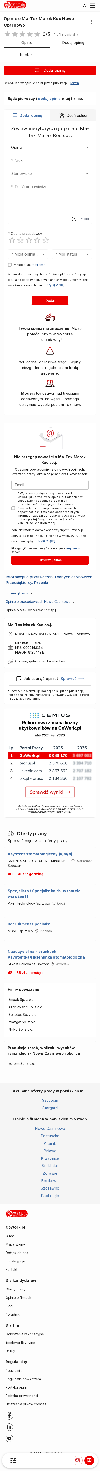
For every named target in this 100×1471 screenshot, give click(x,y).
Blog (9, 1306)
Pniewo (50, 1150)
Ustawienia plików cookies (26, 1404)
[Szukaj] (13, 1460)
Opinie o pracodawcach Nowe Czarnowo (38, 602)
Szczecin (50, 1100)
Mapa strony (15, 1244)
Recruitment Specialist (29, 924)
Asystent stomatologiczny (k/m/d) (40, 854)
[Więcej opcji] (91, 22)
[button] (66, 34)
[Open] (87, 173)
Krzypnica (50, 1158)
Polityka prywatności (22, 1396)
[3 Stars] (29, 240)
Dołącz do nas (17, 1253)
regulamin (38, 264)
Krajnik (50, 1143)
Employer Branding (20, 1342)
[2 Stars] (20, 240)
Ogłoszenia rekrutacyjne (25, 1334)
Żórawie (50, 1173)
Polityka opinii (16, 1387)
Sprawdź (68, 678)
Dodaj (50, 300)
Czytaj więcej (55, 285)
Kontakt (11, 1270)
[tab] (27, 115)
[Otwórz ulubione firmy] (84, 5)
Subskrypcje (15, 1261)
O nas (10, 1236)
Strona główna (17, 593)
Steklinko (50, 1165)
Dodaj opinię (54, 70)
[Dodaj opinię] (89, 1460)
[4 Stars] (37, 240)
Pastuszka (50, 1135)
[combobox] (43, 173)
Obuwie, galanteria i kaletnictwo (40, 661)
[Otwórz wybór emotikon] (74, 219)
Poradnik (13, 1314)
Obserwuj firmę (50, 560)
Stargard (50, 1107)
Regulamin (14, 1370)
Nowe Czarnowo (50, 1128)
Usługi (10, 1351)
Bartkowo (50, 1180)
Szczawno (49, 1188)
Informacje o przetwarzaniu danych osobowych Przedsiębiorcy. (49, 580)
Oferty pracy (16, 1289)
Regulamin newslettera (23, 1379)
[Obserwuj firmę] (78, 1460)
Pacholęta (50, 1195)
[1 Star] (12, 240)
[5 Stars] (45, 240)
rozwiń (74, 83)
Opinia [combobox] (16, 147)
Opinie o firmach (18, 1298)
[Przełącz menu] (93, 5)
